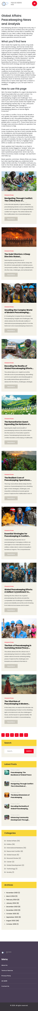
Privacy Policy (6, 976)
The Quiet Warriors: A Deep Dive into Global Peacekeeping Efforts (17, 255)
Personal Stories (14, 858)
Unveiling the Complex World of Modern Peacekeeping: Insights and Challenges (18, 311)
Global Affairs (9, 195)
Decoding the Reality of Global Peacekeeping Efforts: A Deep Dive (18, 367)
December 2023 (13, 907)
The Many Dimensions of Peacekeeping (20, 796)
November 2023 (13, 910)
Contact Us (5, 986)
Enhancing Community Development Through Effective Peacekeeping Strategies (20, 818)
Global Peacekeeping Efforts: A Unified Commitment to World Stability (18, 591)
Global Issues (13, 855)
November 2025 (13, 893)
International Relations (16, 848)
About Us (4, 965)
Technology (12, 869)
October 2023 (12, 914)
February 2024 (12, 900)
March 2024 (11, 896)
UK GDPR (4, 981)
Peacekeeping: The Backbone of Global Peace (21, 773)
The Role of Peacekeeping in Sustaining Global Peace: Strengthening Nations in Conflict (17, 647)
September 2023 (13, 917)
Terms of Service (7, 970)
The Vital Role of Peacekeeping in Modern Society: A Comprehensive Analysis (17, 702)
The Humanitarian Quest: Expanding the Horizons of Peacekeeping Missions (16, 423)
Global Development (15, 865)
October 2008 (12, 924)
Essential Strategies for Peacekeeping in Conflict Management (16, 535)
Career (10, 862)
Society (10, 872)
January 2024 (12, 903)
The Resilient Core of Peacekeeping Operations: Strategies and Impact (17, 479)
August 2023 (12, 921)
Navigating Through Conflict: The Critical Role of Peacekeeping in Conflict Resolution (18, 199)
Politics (11, 844)
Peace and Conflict (15, 851)
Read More (11, 219)
